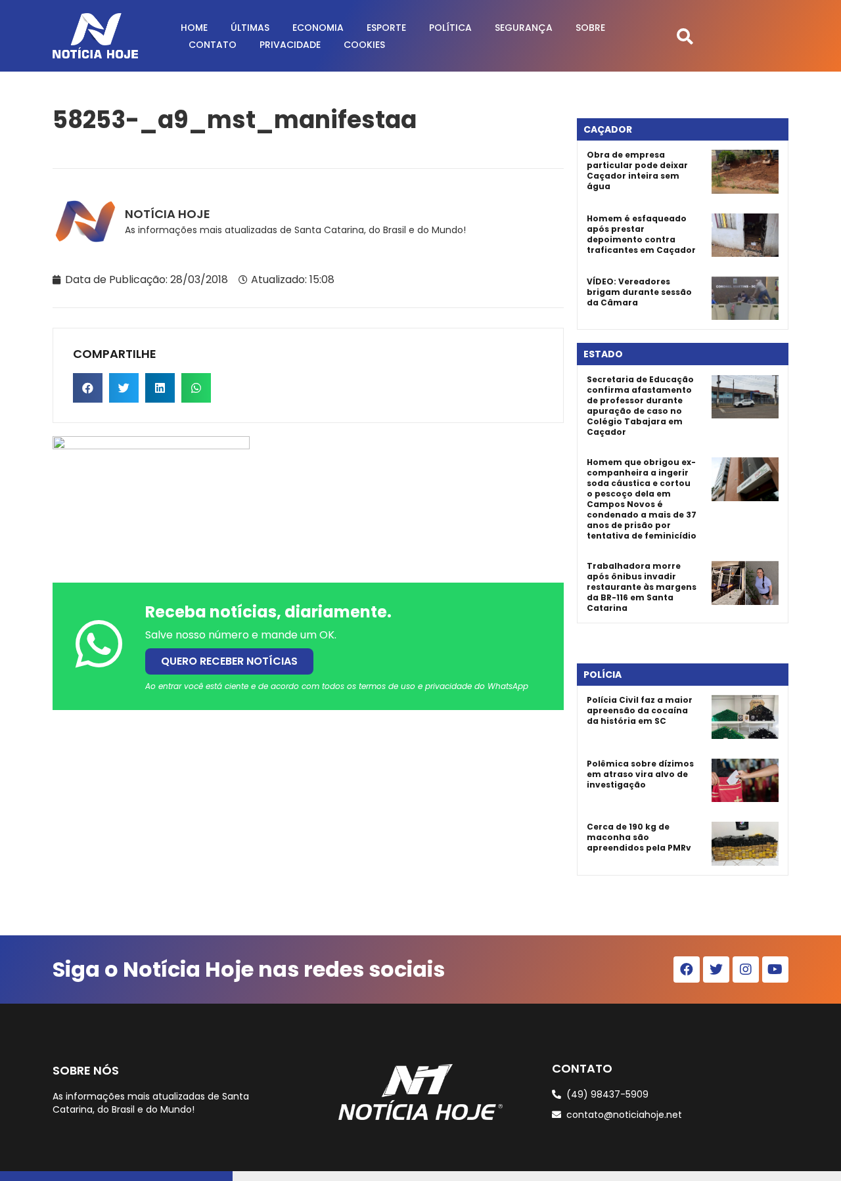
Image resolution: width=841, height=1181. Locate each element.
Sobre (590, 27)
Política (450, 27)
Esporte (386, 27)
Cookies (364, 44)
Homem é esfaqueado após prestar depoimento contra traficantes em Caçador (641, 234)
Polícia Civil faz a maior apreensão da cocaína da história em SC (640, 710)
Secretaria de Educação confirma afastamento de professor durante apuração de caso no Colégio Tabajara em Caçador (640, 405)
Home (194, 27)
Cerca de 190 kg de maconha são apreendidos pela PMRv (639, 837)
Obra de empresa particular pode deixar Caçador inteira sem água (637, 170)
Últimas (250, 27)
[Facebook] (686, 969)
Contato (213, 44)
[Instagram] (746, 969)
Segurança (524, 27)
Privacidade (290, 44)
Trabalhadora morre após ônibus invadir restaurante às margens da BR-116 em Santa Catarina (641, 586)
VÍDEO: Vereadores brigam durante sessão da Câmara (639, 292)
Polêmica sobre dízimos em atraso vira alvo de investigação (640, 774)
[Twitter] (716, 969)
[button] (685, 36)
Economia (318, 27)
